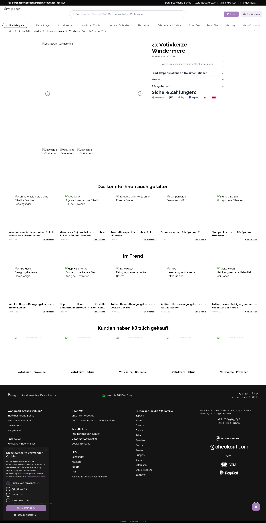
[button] (26, 515)
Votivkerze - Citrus (82, 372)
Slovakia (139, 450)
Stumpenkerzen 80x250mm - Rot (181, 232)
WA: (119, 395)
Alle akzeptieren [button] (26, 508)
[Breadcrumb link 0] (10, 31)
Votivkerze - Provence (32, 372)
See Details (48, 240)
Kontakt (75, 467)
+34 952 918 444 (248, 393)
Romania (139, 460)
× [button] (46, 450)
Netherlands (141, 465)
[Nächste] (254, 31)
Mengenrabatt (14, 430)
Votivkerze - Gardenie (133, 372)
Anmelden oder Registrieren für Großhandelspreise (187, 64)
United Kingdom (143, 470)
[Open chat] (256, 507)
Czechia (139, 445)
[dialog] (26, 483)
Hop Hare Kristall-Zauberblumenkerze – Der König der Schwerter (82, 307)
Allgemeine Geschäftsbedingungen (89, 476)
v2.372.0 (142, 522)
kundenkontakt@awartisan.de (39, 395)
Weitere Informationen (35, 476)
